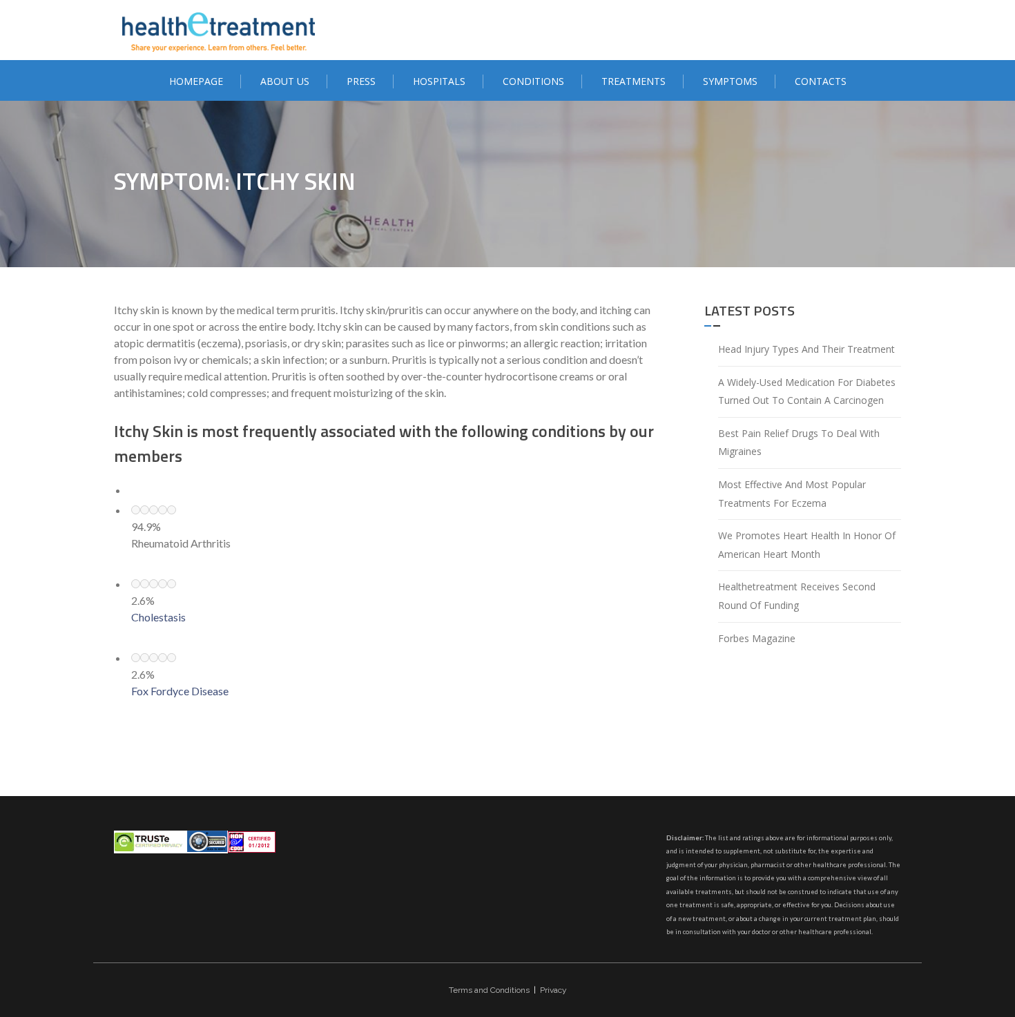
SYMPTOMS (730, 81)
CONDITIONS (533, 81)
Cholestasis (158, 616)
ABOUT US (284, 81)
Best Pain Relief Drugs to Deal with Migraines (799, 442)
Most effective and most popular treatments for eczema (792, 494)
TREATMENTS (633, 81)
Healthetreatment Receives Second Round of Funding (797, 596)
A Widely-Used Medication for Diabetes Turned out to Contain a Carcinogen (807, 391)
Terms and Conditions (489, 990)
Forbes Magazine (756, 638)
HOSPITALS (439, 81)
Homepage (196, 81)
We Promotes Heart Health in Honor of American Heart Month (807, 545)
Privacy (553, 990)
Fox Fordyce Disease (180, 690)
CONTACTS (821, 81)
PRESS (361, 81)
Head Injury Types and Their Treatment (806, 349)
